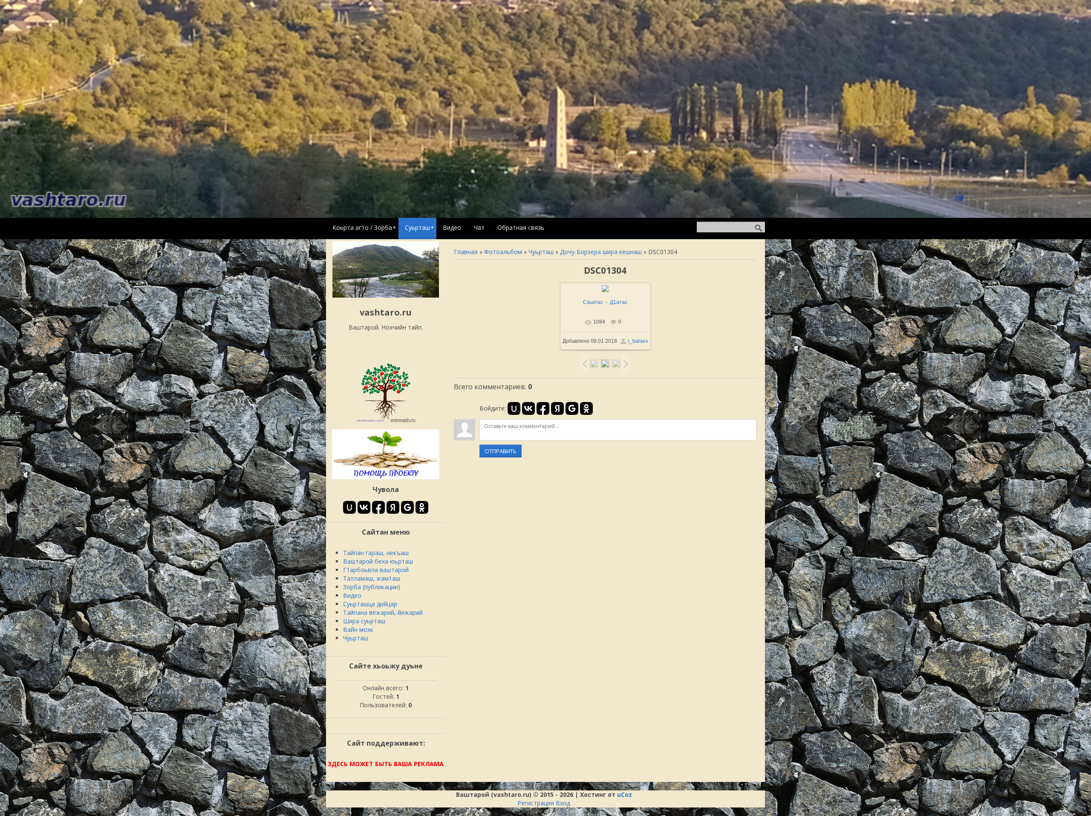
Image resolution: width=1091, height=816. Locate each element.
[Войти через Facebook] (543, 408)
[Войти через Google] (572, 408)
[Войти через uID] (514, 408)
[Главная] (385, 295)
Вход (563, 803)
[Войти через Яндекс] (557, 408)
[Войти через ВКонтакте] (528, 408)
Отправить (501, 451)
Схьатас (593, 302)
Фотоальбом (503, 252)
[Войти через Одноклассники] (586, 408)
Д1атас (618, 302)
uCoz (624, 794)
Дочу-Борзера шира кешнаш (601, 252)
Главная (466, 252)
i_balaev (638, 341)
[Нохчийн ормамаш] (386, 422)
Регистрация (535, 803)
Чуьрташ (541, 252)
